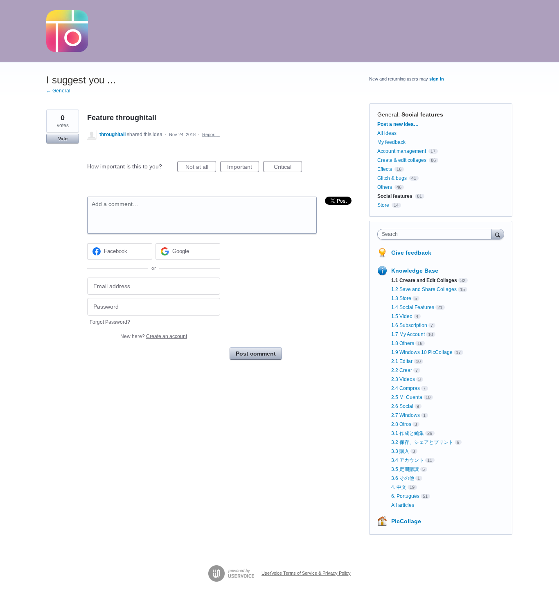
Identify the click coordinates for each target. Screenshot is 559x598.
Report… (211, 134)
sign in (436, 78)
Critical (288, 167)
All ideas (387, 133)
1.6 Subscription (409, 325)
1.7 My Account (408, 334)
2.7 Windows (405, 415)
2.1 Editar (401, 361)
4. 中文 (398, 487)
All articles (402, 505)
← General (58, 91)
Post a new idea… (398, 124)
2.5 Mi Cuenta (406, 397)
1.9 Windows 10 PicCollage (422, 352)
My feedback (391, 142)
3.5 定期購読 (405, 469)
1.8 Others (402, 343)
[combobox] (436, 234)
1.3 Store (401, 298)
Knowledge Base (414, 270)
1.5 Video (401, 316)
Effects (384, 169)
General (387, 114)
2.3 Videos (403, 379)
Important (243, 167)
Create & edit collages (401, 160)
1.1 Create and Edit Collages (424, 280)
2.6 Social (402, 406)
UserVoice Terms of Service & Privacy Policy (306, 573)
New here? (153, 336)
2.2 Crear (401, 370)
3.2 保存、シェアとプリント (422, 442)
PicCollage (406, 521)
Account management (401, 151)
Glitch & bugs (392, 178)
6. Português (405, 496)
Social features (422, 114)
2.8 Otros (401, 424)
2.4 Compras (405, 388)
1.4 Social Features (412, 307)
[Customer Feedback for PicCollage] (67, 31)
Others (384, 187)
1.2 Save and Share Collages (424, 289)
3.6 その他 (402, 478)
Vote (63, 138)
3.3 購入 (400, 451)
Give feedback (411, 252)
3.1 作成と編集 (407, 433)
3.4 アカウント (407, 460)
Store (383, 205)
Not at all (200, 167)
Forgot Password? (110, 322)
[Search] (497, 234)
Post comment (256, 353)
